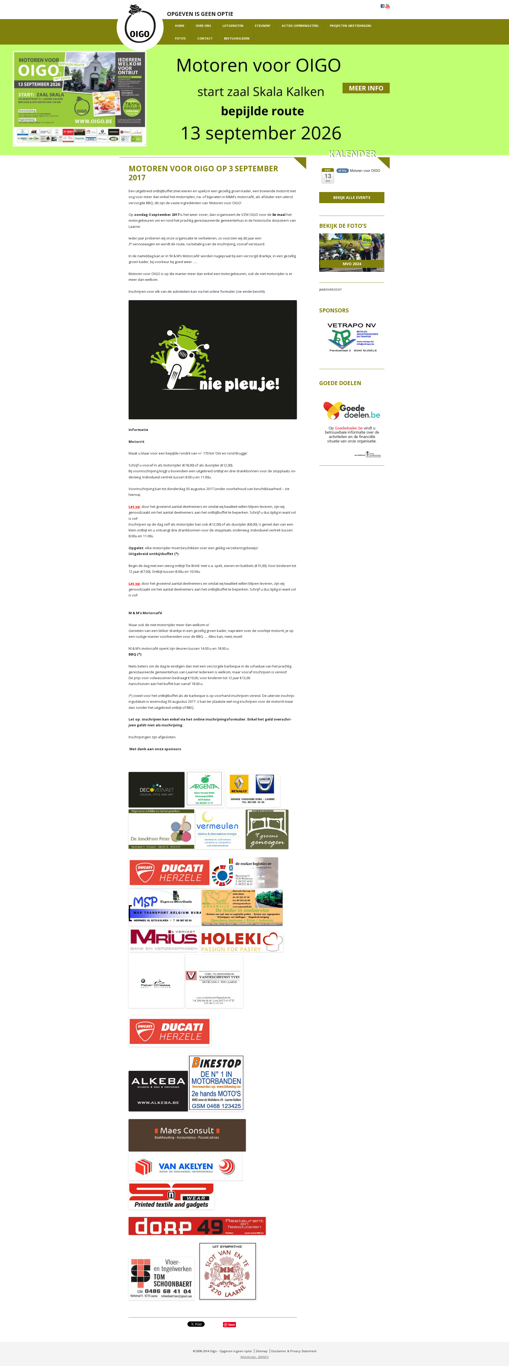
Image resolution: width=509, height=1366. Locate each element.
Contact (205, 38)
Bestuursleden (236, 38)
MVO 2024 (352, 263)
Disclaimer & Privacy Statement (294, 1351)
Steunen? (262, 26)
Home (179, 26)
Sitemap (261, 1351)
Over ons (203, 26)
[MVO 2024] (351, 252)
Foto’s (180, 38)
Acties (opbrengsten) (300, 26)
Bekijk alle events (351, 197)
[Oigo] (140, 27)
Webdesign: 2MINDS (254, 1357)
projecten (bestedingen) (350, 26)
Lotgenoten (232, 26)
